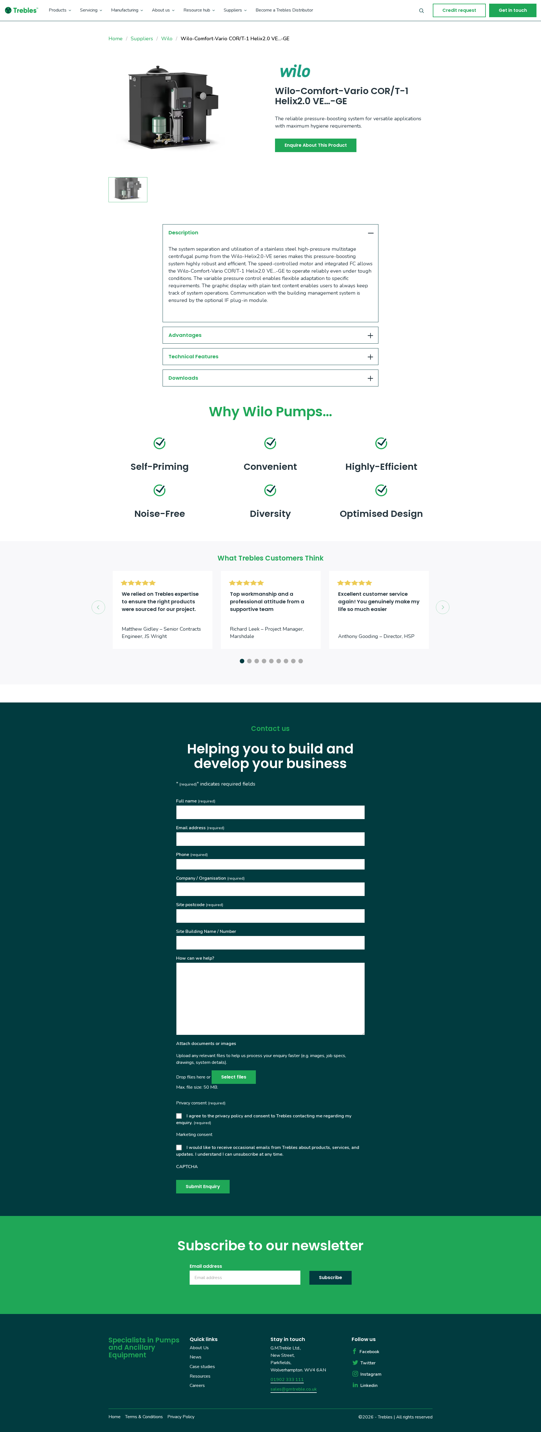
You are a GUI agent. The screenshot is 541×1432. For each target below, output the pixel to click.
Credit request (459, 10)
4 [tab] (263, 660)
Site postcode (199, 905)
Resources (200, 1376)
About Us (199, 1348)
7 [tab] (285, 660)
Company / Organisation (210, 878)
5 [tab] (270, 660)
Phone (192, 854)
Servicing (88, 10)
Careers (197, 1385)
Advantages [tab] (184, 335)
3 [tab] (255, 660)
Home (114, 1417)
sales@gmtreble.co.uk (293, 1389)
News (195, 1357)
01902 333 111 (287, 1380)
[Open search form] (421, 10)
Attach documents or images (206, 1043)
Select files (233, 1077)
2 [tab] (248, 660)
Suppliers (233, 10)
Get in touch (513, 10)
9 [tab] (299, 660)
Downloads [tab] (183, 377)
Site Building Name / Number (206, 931)
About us (161, 10)
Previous (98, 607)
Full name (195, 801)
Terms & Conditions (144, 1417)
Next (442, 607)
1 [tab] (241, 660)
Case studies (202, 1367)
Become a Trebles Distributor (284, 10)
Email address (200, 828)
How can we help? (195, 958)
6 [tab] (277, 660)
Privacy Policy (180, 1417)
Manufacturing (124, 10)
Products (57, 10)
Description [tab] (183, 232)
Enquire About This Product (316, 145)
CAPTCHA (187, 1167)
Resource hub (196, 10)
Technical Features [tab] (193, 356)
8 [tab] (292, 660)
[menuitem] (60, 10)
